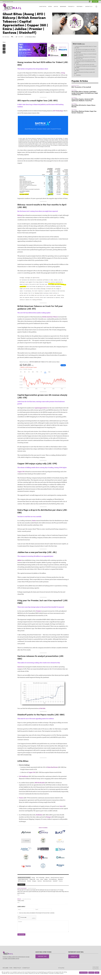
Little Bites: (78, 75)
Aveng (33, 877)
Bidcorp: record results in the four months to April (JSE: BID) (85, 51)
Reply (18, 894)
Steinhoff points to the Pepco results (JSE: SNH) (84, 73)
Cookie (97, 972)
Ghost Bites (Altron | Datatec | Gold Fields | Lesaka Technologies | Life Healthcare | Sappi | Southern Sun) (85, 93)
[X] (4, 48)
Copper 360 (32, 879)
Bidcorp (47, 877)
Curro (37, 879)
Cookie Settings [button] (83, 972)
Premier (29, 881)
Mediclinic (60, 879)
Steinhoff (55, 881)
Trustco (61, 881)
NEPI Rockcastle (22, 881)
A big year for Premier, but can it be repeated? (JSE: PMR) (85, 67)
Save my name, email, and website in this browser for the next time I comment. (37, 912)
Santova (40, 881)
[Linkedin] (4, 52)
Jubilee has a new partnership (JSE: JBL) (85, 64)
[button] (96, 6)
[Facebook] (4, 45)
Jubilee (46, 879)
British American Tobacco (57, 877)
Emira (41, 879)
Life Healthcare (53, 879)
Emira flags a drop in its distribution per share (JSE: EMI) (85, 62)
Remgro (34, 881)
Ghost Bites (6, 10)
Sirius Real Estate (47, 881)
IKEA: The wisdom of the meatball (81, 87)
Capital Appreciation (23, 879)
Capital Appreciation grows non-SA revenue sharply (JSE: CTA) (85, 57)
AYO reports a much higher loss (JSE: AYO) (85, 49)
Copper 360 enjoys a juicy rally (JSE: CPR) (85, 60)
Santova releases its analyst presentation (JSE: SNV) (84, 70)
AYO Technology (40, 877)
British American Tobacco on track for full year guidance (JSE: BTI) (85, 54)
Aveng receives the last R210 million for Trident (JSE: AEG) (85, 47)
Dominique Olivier (75, 85)
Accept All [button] (91, 972)
